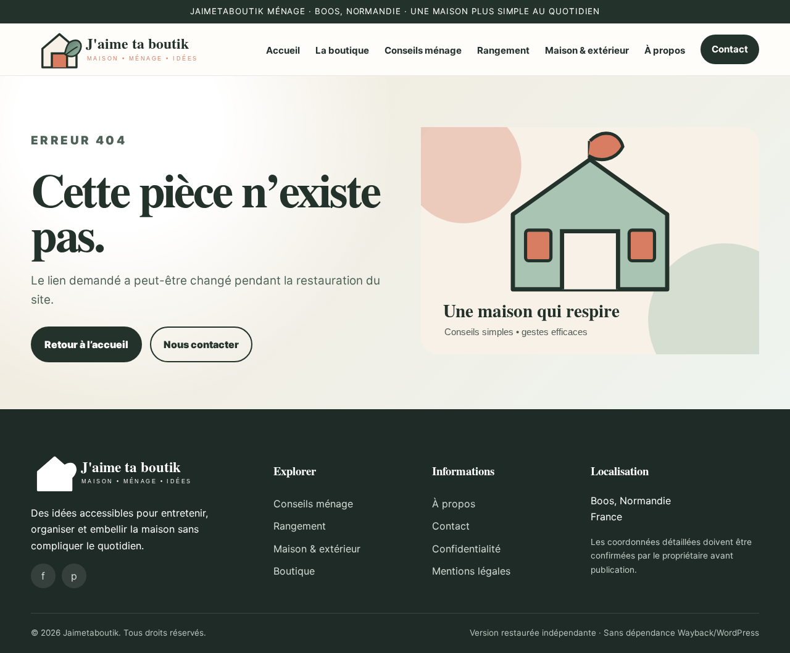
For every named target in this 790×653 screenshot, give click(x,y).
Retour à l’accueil (86, 344)
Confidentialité (466, 549)
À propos (664, 50)
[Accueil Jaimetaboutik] (120, 49)
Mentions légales (471, 571)
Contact (730, 49)
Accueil (283, 50)
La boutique (342, 50)
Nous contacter (201, 344)
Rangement (503, 50)
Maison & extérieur (587, 50)
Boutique (294, 571)
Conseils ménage (423, 50)
